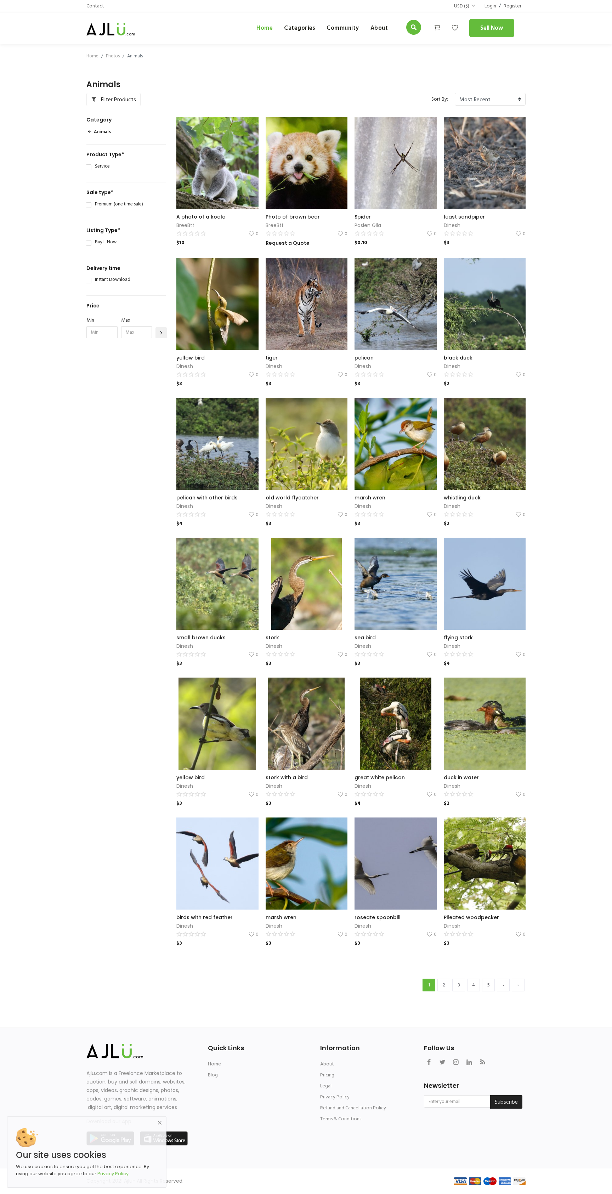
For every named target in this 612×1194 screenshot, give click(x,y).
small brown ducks (201, 637)
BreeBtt (185, 225)
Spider (363, 216)
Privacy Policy (335, 1097)
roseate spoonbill (378, 917)
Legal (326, 1086)
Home (264, 28)
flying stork (458, 637)
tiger (272, 357)
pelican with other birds (207, 497)
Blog (213, 1075)
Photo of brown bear (293, 216)
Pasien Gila (368, 225)
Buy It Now (106, 242)
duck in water (461, 777)
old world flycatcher (292, 497)
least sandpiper (464, 216)
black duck (458, 357)
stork (272, 637)
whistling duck (462, 497)
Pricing (327, 1075)
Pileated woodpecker (471, 917)
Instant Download (112, 279)
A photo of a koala (201, 216)
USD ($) (461, 6)
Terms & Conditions (340, 1119)
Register (512, 6)
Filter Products (118, 99)
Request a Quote (288, 243)
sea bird (365, 637)
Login (490, 6)
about (379, 28)
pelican (364, 357)
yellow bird (190, 357)
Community (343, 28)
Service (102, 166)
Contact (95, 6)
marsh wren (370, 497)
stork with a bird (287, 777)
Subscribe (506, 1102)
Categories (299, 28)
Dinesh (452, 225)
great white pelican (380, 777)
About (327, 1064)
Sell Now (491, 28)
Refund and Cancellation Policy (353, 1108)
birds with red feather (204, 917)
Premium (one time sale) (119, 204)
